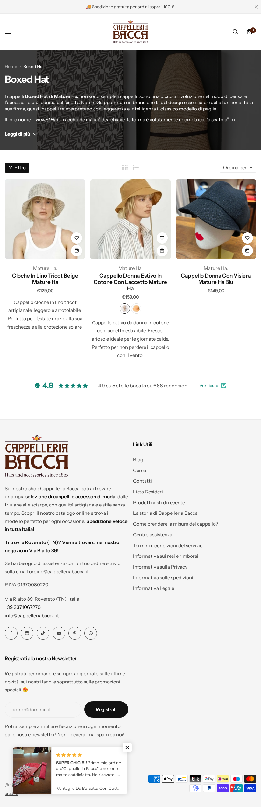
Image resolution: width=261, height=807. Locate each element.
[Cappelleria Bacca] (130, 31)
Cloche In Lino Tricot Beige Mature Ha (45, 279)
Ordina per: (235, 168)
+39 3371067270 (23, 607)
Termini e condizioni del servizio (168, 545)
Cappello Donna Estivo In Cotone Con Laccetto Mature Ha (130, 282)
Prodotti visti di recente (159, 502)
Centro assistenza (152, 535)
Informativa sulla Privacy (160, 567)
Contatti (142, 481)
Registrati (106, 709)
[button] (127, 747)
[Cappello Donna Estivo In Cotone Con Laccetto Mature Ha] (130, 219)
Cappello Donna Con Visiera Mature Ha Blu (216, 279)
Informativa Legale (153, 588)
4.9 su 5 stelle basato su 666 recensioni (143, 385)
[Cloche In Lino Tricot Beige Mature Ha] (45, 219)
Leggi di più (18, 134)
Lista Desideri (148, 492)
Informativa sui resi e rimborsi (165, 556)
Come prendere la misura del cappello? (175, 524)
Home (11, 66)
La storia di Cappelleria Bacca (165, 513)
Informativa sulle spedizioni (163, 578)
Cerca (139, 470)
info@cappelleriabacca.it (32, 615)
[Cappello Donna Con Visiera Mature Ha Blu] (216, 219)
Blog (138, 460)
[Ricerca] (235, 32)
